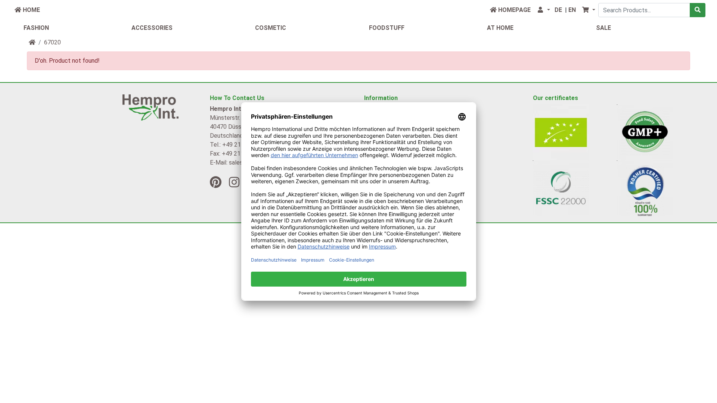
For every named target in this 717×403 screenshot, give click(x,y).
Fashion (36, 27)
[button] (543, 10)
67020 (52, 42)
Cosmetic (270, 27)
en (572, 9)
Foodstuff (386, 27)
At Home (500, 27)
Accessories (152, 27)
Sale (603, 27)
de (558, 9)
